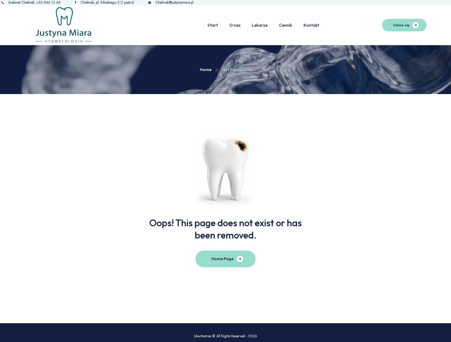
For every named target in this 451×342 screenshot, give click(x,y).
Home (205, 69)
